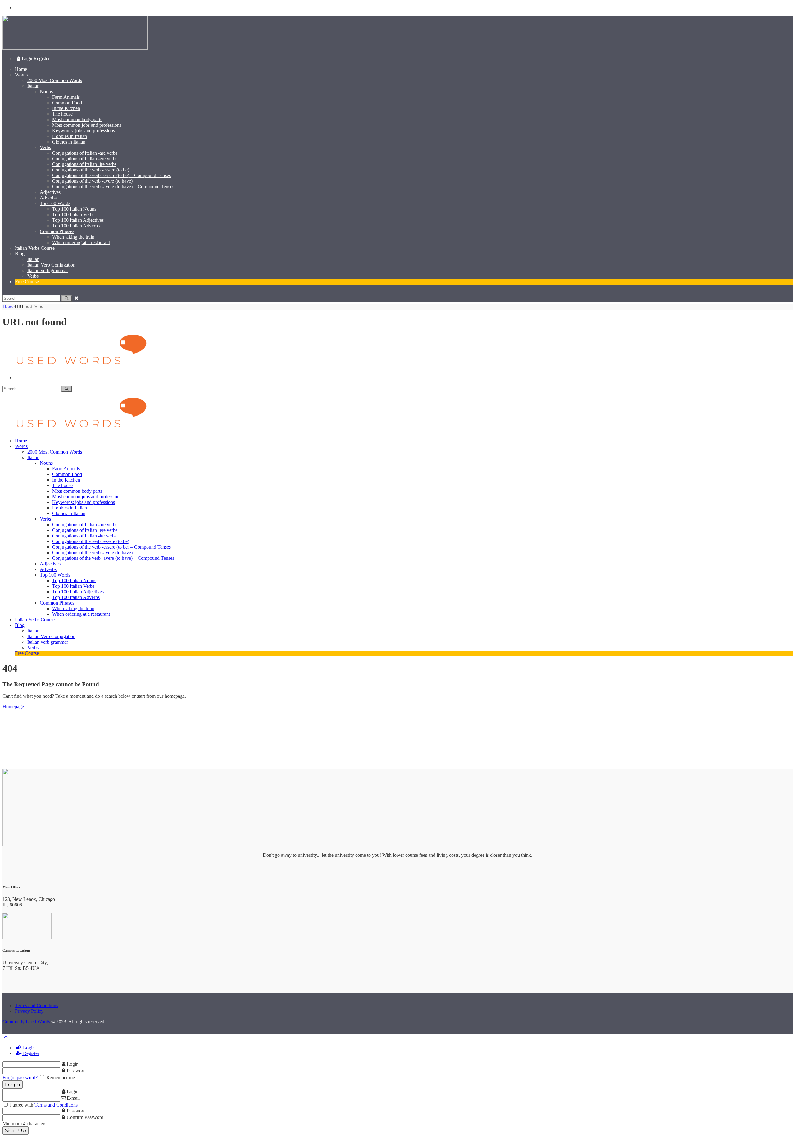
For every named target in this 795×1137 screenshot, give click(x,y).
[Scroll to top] (5, 1037)
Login (28, 1047)
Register (30, 1053)
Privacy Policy (29, 1011)
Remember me (60, 1077)
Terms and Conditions (36, 1005)
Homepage (13, 706)
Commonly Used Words (26, 1021)
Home (8, 306)
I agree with (43, 1104)
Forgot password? (20, 1077)
